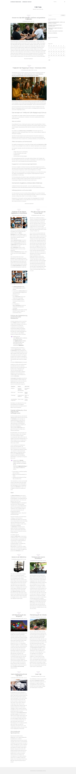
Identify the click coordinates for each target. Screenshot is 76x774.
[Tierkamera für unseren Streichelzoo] (38, 568)
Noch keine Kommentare (28, 58)
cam (36, 70)
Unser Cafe (38, 674)
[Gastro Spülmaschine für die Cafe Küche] (19, 685)
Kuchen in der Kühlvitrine (19, 557)
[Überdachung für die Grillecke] (38, 624)
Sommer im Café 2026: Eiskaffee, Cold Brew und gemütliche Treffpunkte (28, 18)
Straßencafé (37, 680)
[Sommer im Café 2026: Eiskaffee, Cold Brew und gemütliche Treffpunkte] (29, 31)
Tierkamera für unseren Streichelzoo (38, 557)
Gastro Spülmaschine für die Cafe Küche (19, 674)
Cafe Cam (38, 7)
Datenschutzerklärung (16, 1)
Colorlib (37, 770)
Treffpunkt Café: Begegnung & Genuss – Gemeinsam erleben (29, 68)
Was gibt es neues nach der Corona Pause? (38, 212)
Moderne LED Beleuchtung (19, 666)
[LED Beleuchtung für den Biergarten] (19, 625)
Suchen (63, 15)
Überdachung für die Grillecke (38, 615)
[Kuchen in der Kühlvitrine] (19, 566)
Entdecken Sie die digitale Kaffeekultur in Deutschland (19, 212)
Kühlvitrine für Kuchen (17, 591)
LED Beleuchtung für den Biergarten (19, 615)
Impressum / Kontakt (27, 1)
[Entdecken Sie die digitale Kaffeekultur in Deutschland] (19, 222)
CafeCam (28, 15)
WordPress (44, 770)
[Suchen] (64, 2)
